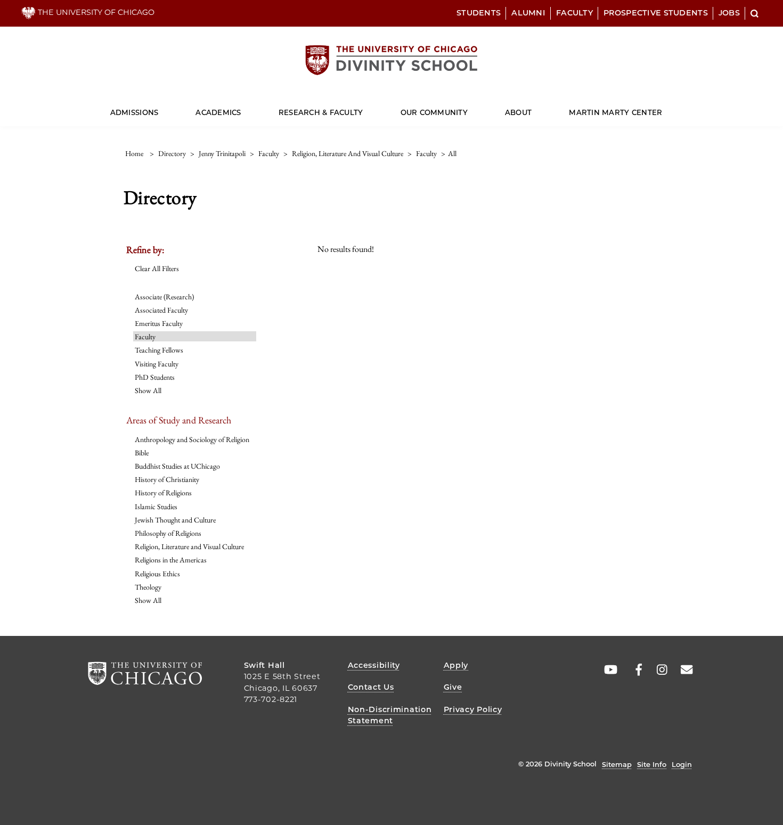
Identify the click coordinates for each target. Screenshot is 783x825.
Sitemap (617, 764)
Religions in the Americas (171, 560)
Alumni (528, 13)
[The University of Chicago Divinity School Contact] (683, 670)
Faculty (574, 13)
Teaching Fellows (159, 350)
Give (453, 687)
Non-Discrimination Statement (390, 715)
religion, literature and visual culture (347, 153)
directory (172, 153)
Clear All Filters (157, 268)
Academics (218, 112)
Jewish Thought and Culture (175, 520)
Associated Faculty (161, 310)
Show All (148, 390)
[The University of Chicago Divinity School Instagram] (658, 670)
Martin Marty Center (615, 112)
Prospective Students (655, 13)
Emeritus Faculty (159, 323)
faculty (268, 153)
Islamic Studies (156, 506)
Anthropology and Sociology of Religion (192, 439)
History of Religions (163, 492)
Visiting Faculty (156, 364)
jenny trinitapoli (222, 153)
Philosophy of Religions (168, 533)
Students (478, 13)
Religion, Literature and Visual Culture (189, 546)
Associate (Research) (164, 296)
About (518, 112)
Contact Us (371, 687)
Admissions (134, 112)
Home (134, 153)
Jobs (729, 13)
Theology (148, 587)
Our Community (434, 112)
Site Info (651, 764)
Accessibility (374, 665)
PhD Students (155, 377)
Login (682, 764)
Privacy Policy (473, 709)
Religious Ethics (157, 573)
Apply (456, 665)
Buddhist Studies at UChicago (177, 466)
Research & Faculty (321, 112)
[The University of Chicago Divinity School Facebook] (633, 670)
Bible (142, 453)
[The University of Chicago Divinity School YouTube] (608, 670)
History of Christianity (167, 479)
